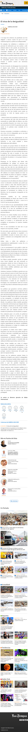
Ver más (2, 586)
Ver (3, 13)
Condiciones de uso (4, 730)
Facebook (20, 720)
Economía (24, 10)
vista (2, 510)
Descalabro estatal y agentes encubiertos (13, 452)
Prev (0, 10)
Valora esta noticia (6, 404)
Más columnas (14, 501)
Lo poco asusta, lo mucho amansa (13, 462)
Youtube (25, 720)
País (19, 10)
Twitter (22, 720)
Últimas (9, 10)
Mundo (14, 10)
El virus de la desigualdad (12, 426)
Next (27, 10)
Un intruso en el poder (13, 442)
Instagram (23, 720)
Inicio (3, 10)
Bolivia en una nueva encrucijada (12, 471)
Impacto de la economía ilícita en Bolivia (14, 489)
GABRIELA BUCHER (12, 27)
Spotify (27, 720)
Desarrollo (7, 13)
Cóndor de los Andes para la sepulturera (13, 480)
